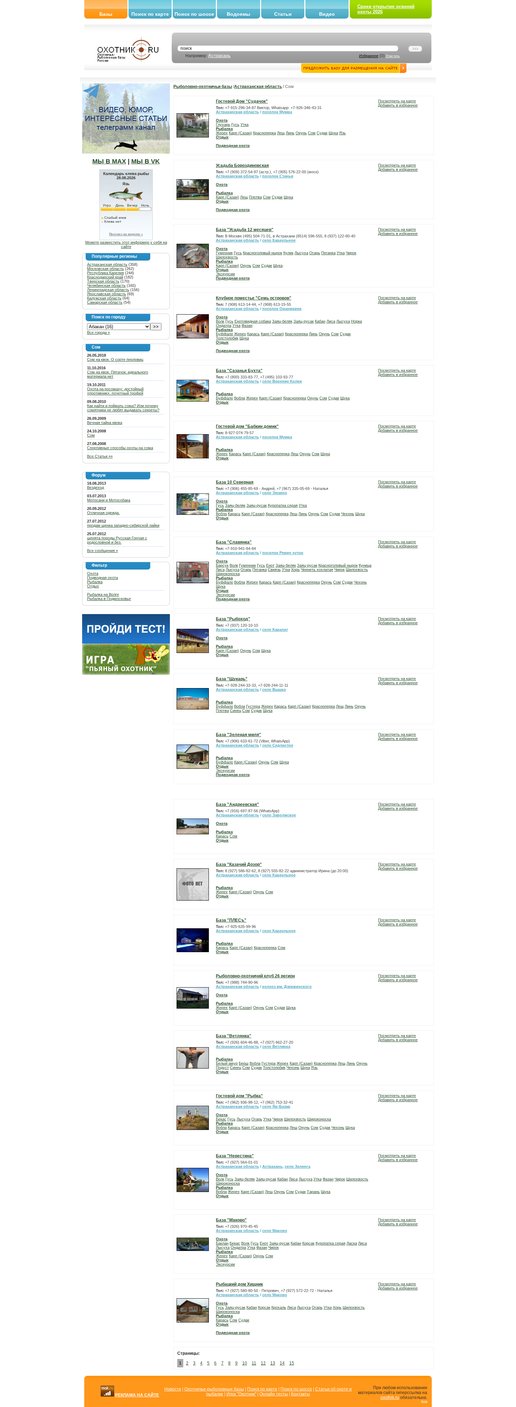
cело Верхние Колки (282, 381)
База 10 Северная (234, 482)
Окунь (301, 133)
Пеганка (328, 253)
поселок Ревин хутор (282, 553)
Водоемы (238, 14)
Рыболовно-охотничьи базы (202, 86)
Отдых (93, 586)
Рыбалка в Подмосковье (109, 599)
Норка (356, 321)
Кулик (288, 253)
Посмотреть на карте (397, 101)
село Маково (274, 1230)
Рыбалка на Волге (103, 594)
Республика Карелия (105, 273)
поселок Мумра (277, 112)
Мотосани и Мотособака (108, 500)
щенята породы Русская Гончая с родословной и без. (117, 540)
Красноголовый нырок (262, 253)
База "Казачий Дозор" (239, 864)
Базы (105, 14)
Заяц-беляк (282, 321)
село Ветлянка (276, 1046)
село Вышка (274, 689)
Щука (333, 133)
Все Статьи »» (100, 456)
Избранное (368, 56)
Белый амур (227, 1063)
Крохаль (278, 1307)
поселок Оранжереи (282, 309)
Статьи (283, 14)
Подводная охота (102, 577)
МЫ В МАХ (109, 161)
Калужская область (104, 298)
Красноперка (264, 133)
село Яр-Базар (276, 1106)
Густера (253, 706)
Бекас (221, 1119)
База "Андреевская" (237, 804)
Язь (342, 133)
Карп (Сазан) (240, 133)
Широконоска (228, 574)
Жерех (222, 133)
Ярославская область (106, 294)
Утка (244, 124)
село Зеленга (297, 1166)
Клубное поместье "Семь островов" (253, 298)
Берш (244, 1063)
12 (263, 1363)
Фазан (247, 325)
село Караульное (279, 240)
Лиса (330, 321)
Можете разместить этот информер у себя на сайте (126, 244)
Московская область (105, 269)
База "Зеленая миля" (238, 734)
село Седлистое (277, 745)
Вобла (239, 398)
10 (244, 1363)
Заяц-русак (303, 321)
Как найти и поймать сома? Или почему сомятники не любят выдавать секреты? (123, 408)
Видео (327, 14)
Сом (91, 435)
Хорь (295, 569)
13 (272, 1363)
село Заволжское (279, 815)
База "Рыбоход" (233, 619)
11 (254, 1363)
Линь (290, 133)
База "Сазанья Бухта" (239, 370)
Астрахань (219, 55)
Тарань (313, 1192)
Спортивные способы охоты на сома (120, 448)
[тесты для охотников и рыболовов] (126, 642)
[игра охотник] (126, 673)
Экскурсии (225, 274)
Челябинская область (106, 285)
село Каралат (275, 629)
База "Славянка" (234, 542)
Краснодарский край (105, 277)
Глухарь (223, 124)
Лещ (281, 133)
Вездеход (95, 487)
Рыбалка (94, 582)
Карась (253, 334)
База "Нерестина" (235, 1155)
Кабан (320, 321)
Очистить (393, 56)
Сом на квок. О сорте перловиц (115, 359)
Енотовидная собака (252, 321)
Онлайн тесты (273, 1394)
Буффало (224, 334)
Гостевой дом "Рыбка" (239, 1095)
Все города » (98, 332)
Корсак (308, 1243)
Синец (235, 710)
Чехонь (347, 514)
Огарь (314, 253)
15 (291, 1363)
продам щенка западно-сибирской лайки (123, 525)
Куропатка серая (283, 505)
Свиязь (274, 569)
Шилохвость (227, 257)
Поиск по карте (150, 14)
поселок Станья (277, 176)
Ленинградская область (108, 290)
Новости (172, 1389)
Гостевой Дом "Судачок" (242, 101)
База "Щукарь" (231, 678)
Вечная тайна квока (104, 422)
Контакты (300, 1394)
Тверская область (103, 281)
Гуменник (224, 253)
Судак (322, 133)
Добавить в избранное (398, 105)
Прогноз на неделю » (126, 234)
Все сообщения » (102, 550)
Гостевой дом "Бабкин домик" (247, 426)
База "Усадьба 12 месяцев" (244, 229)
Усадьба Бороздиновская (242, 165)
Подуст (222, 1067)
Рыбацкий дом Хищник (239, 1284)
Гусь (235, 124)
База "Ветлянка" (233, 1036)
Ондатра (223, 325)
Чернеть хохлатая (317, 569)
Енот (270, 565)
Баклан (222, 1243)
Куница (365, 565)
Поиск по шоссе (194, 14)
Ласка (351, 1243)
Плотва (255, 197)
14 (282, 1363)
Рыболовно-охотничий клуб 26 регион (255, 976)
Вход (424, 1401)
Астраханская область (107, 264)
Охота (92, 573)
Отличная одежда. (103, 513)
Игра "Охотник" (241, 1394)
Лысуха (301, 253)
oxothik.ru (390, 1397)
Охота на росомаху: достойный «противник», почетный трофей (115, 391)
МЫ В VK (145, 161)
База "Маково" (231, 1220)
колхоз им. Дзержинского (287, 986)
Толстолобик (227, 338)
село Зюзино (274, 493)
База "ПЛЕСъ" (231, 920)
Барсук (222, 565)
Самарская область (105, 302)
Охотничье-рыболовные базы (214, 1389)
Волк (220, 321)
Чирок (351, 253)
